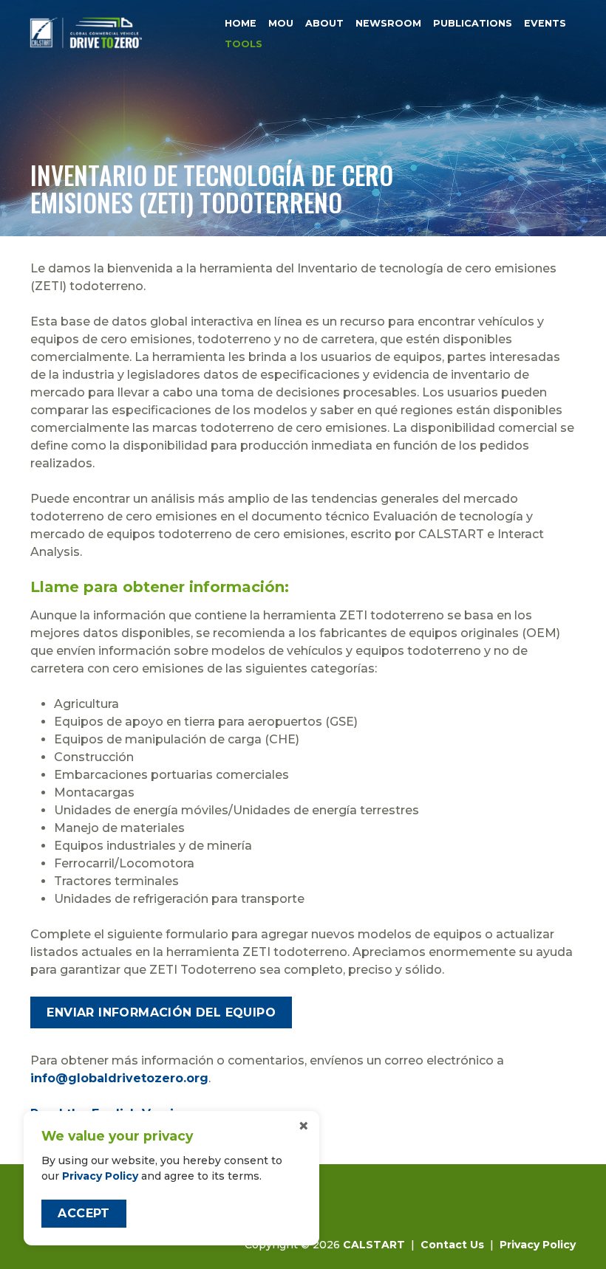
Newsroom (388, 23)
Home (240, 23)
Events (545, 23)
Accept (83, 1213)
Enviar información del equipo (161, 1012)
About (324, 23)
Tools (243, 44)
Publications (472, 23)
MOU (280, 23)
